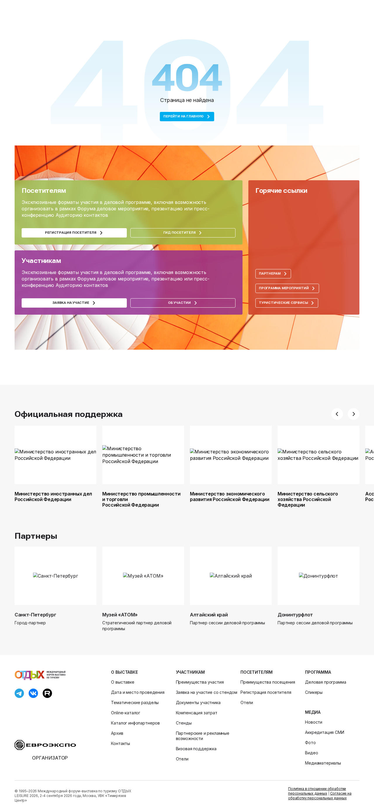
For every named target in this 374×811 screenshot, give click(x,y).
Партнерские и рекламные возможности (202, 736)
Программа (318, 672)
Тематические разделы (135, 702)
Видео (311, 752)
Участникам (190, 672)
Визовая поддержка (196, 748)
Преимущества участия (200, 682)
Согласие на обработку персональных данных (320, 795)
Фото (310, 742)
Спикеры (314, 692)
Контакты (120, 743)
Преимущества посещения (267, 682)
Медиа (312, 712)
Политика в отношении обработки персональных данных (317, 791)
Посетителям (256, 672)
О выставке (124, 672)
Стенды (184, 722)
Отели (182, 758)
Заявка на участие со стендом (207, 692)
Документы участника (198, 702)
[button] (337, 414)
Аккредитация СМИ (324, 732)
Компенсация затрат (196, 712)
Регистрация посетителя (265, 692)
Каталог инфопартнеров (135, 722)
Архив (117, 733)
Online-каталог (125, 712)
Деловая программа (325, 682)
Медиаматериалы (323, 762)
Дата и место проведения (137, 692)
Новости (313, 722)
